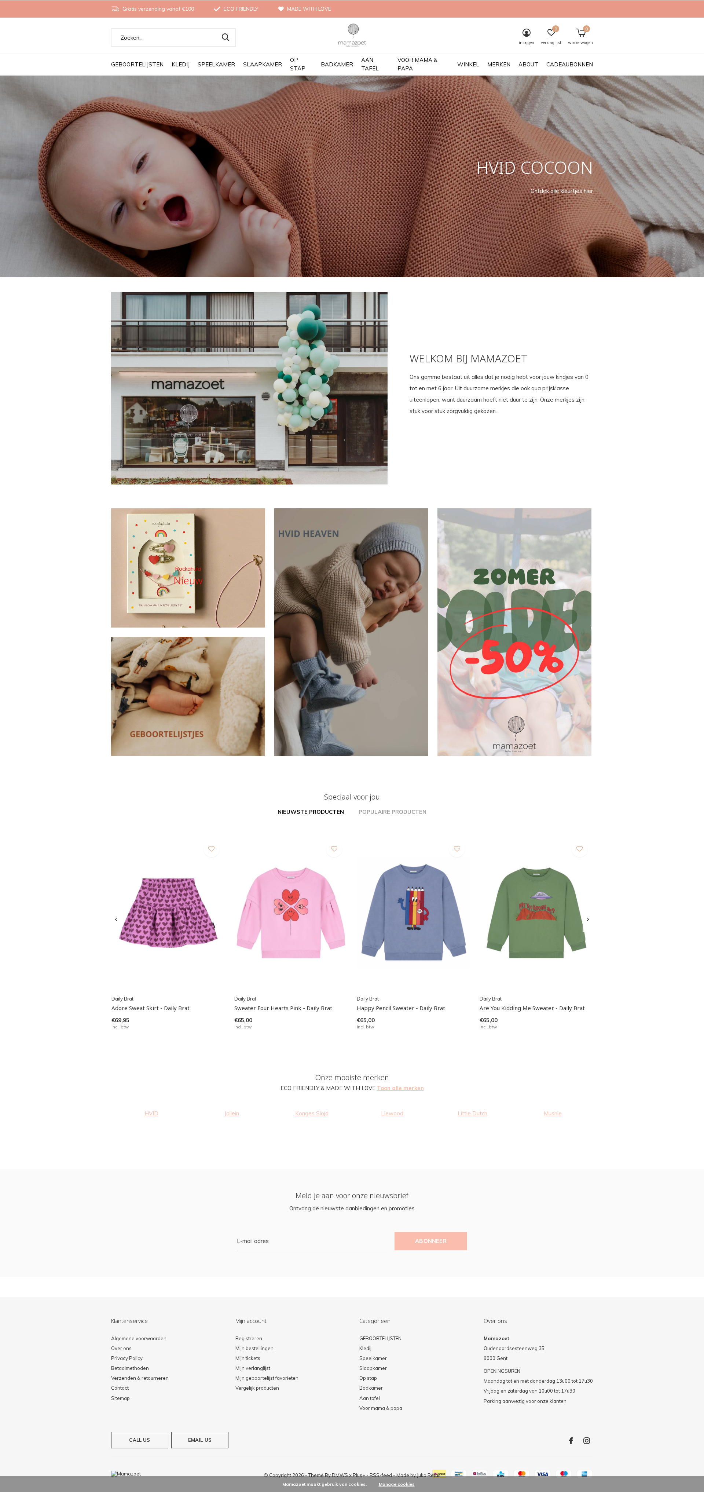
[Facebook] (571, 1441)
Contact (120, 1388)
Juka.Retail (428, 1475)
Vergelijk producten (257, 1388)
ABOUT (528, 64)
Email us (200, 1440)
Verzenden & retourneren (140, 1378)
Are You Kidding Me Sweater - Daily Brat (532, 1008)
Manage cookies (397, 1484)
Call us (139, 1440)
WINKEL (468, 64)
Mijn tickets (247, 1358)
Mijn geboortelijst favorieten (266, 1378)
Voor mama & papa (417, 64)
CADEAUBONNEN (569, 64)
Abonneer (431, 1240)
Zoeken (225, 37)
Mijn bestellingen (254, 1348)
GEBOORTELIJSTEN (137, 64)
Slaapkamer (262, 64)
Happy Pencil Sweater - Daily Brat (401, 1008)
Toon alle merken (400, 1088)
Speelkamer (216, 64)
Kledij (181, 64)
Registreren (248, 1338)
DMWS (340, 1475)
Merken (498, 64)
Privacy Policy (127, 1358)
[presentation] (116, 919)
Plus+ (359, 1475)
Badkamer (337, 64)
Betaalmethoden (130, 1368)
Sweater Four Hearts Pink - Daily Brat (283, 1008)
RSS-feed (381, 1475)
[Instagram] (586, 1441)
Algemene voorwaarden (138, 1338)
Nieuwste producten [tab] (311, 811)
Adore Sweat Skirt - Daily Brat (150, 1008)
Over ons (121, 1348)
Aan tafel (370, 64)
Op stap (297, 64)
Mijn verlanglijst (252, 1368)
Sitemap (120, 1398)
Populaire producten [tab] (392, 811)
